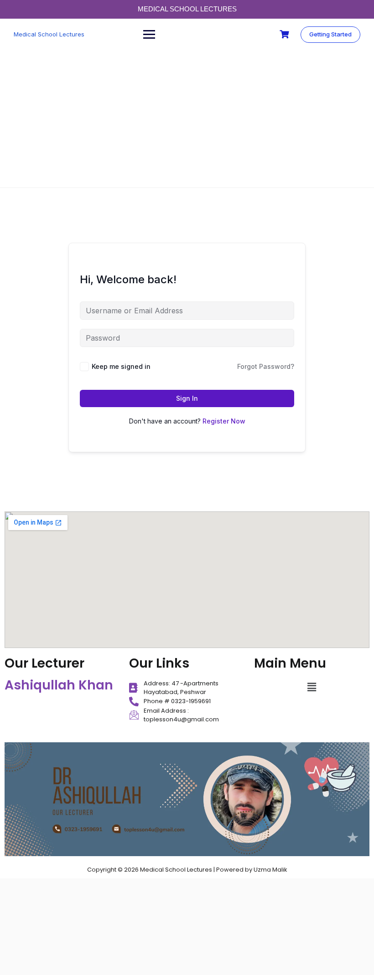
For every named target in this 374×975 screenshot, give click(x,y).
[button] (311, 687)
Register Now (224, 421)
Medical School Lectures (49, 34)
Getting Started (330, 34)
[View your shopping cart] (285, 34)
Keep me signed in (121, 366)
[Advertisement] (187, 119)
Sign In (187, 398)
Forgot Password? (265, 366)
